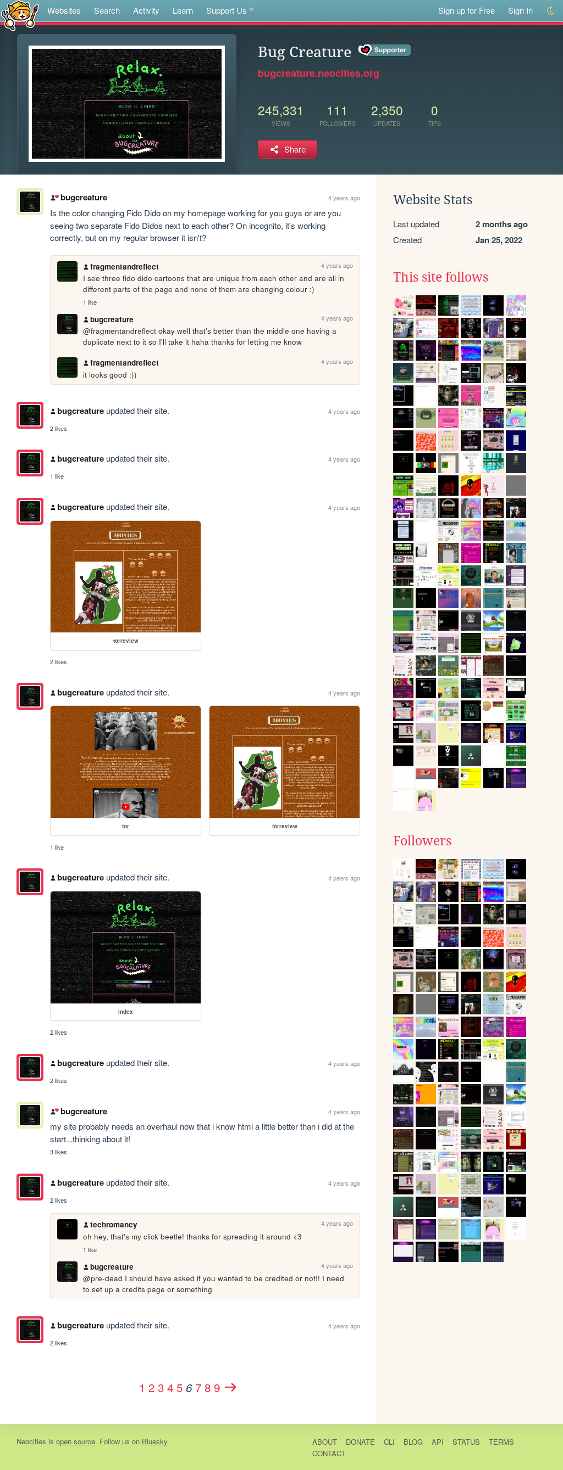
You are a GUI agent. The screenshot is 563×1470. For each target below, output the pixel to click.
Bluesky (155, 1441)
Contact (329, 1453)
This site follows (440, 277)
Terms (501, 1442)
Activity (146, 10)
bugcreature (83, 197)
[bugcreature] (30, 415)
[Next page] (230, 1387)
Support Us (226, 10)
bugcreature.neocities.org (318, 73)
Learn (183, 10)
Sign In (520, 10)
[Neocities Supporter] (385, 50)
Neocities (31, 1441)
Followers (422, 841)
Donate (360, 1442)
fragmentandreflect (124, 266)
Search (107, 10)
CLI (389, 1442)
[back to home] (20, 15)
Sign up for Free (466, 10)
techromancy (113, 1224)
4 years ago (344, 197)
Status (466, 1442)
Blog (413, 1442)
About (324, 1442)
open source (75, 1441)
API (438, 1442)
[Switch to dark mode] (551, 10)
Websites (64, 10)
